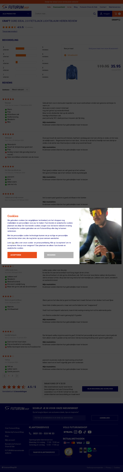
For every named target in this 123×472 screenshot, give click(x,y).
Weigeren (51, 255)
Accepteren (15, 255)
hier (13, 243)
